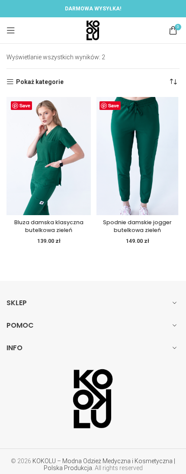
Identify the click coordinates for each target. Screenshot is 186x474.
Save (24, 105)
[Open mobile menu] (10, 30)
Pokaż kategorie (40, 81)
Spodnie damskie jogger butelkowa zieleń (137, 226)
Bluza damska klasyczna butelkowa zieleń (48, 226)
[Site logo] (93, 29)
